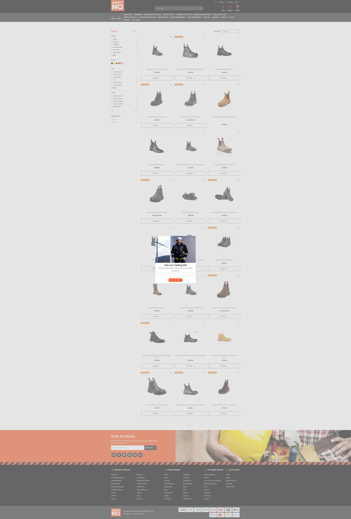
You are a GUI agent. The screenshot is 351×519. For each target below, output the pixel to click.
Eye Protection (168, 14)
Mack (165, 477)
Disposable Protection (147, 17)
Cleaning (215, 17)
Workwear (138, 14)
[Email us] (113, 455)
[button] (230, 31)
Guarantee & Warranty (210, 483)
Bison (165, 489)
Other (231, 17)
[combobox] (177, 8)
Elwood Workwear (169, 483)
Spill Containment (194, 17)
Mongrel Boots (187, 499)
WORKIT (166, 496)
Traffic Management (177, 17)
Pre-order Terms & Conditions (212, 480)
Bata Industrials (187, 483)
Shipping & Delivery (209, 474)
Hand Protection (219, 14)
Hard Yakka (186, 474)
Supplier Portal (230, 486)
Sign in (228, 474)
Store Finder (207, 496)
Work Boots (128, 14)
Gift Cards (136, 20)
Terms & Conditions (138, 514)
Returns (206, 477)
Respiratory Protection (202, 14)
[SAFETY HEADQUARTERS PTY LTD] (117, 5)
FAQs (205, 486)
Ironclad (185, 492)
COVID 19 (224, 17)
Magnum (185, 496)
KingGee (166, 474)
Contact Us (230, 2)
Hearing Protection (184, 14)
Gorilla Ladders (168, 492)
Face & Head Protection (152, 14)
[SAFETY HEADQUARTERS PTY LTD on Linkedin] (140, 455)
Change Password (231, 480)
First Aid (206, 17)
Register (228, 477)
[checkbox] (124, 39)
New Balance (187, 480)
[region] (124, 228)
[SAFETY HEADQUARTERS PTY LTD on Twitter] (124, 455)
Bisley (185, 486)
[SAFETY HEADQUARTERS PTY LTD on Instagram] (135, 455)
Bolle (184, 489)
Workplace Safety (130, 17)
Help (236, 2)
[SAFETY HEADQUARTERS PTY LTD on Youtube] (129, 455)
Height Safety (163, 17)
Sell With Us (207, 492)
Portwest (186, 477)
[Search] (201, 8)
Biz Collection (168, 486)
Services (127, 20)
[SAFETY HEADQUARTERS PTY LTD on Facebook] (119, 455)
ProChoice (167, 480)
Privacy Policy (127, 514)
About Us (221, 2)
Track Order (229, 483)
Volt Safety (167, 499)
